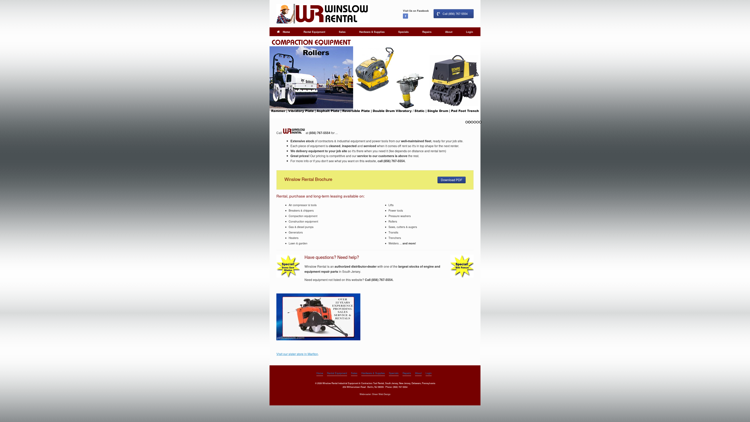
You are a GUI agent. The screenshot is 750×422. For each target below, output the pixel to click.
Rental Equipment (314, 32)
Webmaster (365, 394)
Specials (403, 32)
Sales (342, 32)
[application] (318, 316)
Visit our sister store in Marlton (297, 354)
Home (286, 32)
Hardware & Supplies (372, 32)
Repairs (426, 32)
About (448, 32)
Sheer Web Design (381, 394)
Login (469, 32)
